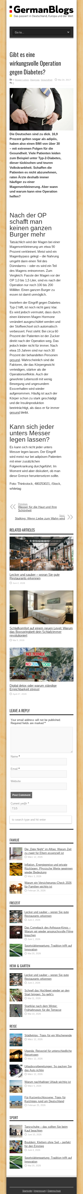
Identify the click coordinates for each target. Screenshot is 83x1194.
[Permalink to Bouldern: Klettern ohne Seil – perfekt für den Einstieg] (16, 1152)
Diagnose (35, 80)
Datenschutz (54, 1191)
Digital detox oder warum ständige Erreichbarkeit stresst (33, 687)
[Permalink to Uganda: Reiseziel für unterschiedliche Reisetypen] (16, 1060)
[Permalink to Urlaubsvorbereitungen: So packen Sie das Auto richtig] (16, 1076)
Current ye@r (20, 803)
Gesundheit (46, 80)
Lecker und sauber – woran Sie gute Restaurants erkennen (35, 576)
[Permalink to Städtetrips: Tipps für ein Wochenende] (16, 1045)
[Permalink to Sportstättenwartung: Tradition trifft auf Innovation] (16, 955)
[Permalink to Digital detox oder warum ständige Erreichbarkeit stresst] (41, 680)
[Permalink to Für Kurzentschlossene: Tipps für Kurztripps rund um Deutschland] (16, 1107)
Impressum (40, 1191)
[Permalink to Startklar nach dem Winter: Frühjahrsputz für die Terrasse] (16, 1016)
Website (16, 781)
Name (14, 756)
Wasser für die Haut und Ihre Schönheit (37, 507)
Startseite (27, 1191)
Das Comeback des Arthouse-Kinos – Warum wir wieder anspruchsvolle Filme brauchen (48, 931)
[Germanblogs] (41, 14)
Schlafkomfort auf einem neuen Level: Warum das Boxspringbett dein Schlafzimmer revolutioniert (41, 631)
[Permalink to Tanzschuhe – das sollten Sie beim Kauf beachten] (16, 1136)
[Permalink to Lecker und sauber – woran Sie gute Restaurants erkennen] (41, 569)
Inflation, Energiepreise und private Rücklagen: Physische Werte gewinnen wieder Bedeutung (48, 868)
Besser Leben (22, 80)
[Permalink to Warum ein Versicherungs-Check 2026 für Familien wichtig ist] (16, 892)
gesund (15, 360)
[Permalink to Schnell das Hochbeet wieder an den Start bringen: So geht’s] (16, 1000)
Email (14, 768)
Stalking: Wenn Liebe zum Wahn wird (40, 517)
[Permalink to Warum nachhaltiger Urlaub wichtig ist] (16, 1091)
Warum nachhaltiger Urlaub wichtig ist (47, 1081)
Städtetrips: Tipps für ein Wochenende (48, 1035)
